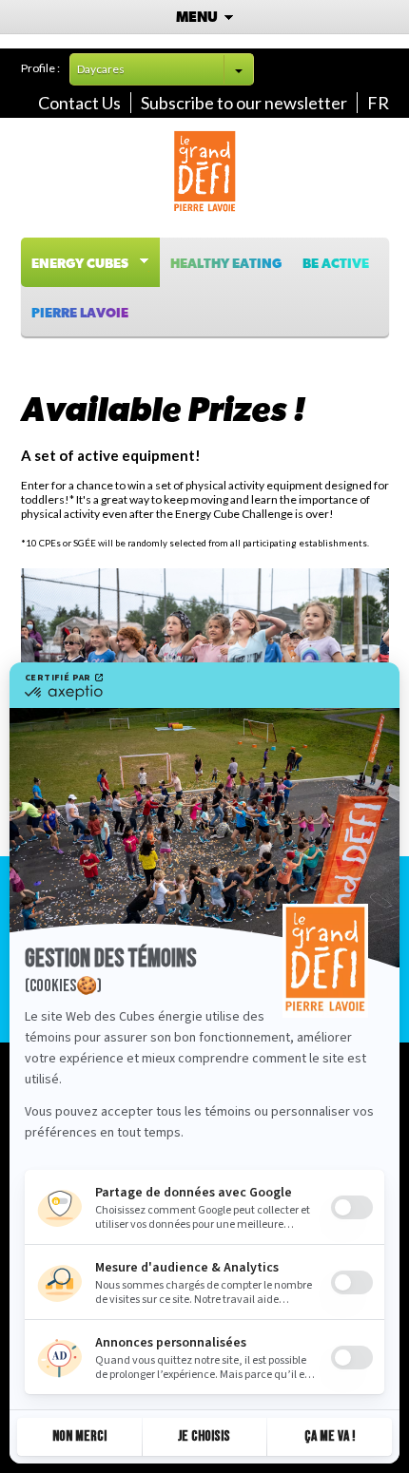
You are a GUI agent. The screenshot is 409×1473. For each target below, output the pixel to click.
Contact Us (79, 102)
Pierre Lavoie (79, 313)
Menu (198, 17)
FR (378, 102)
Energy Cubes (83, 264)
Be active (335, 264)
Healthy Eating (226, 264)
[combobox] (161, 69)
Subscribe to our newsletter (244, 102)
